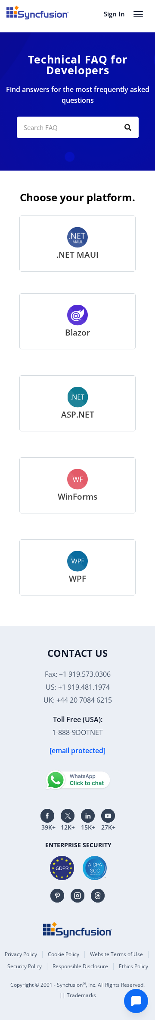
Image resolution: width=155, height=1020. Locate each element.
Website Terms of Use (116, 954)
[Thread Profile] (98, 896)
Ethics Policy (133, 966)
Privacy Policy (21, 954)
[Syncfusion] (77, 930)
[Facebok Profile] (47, 816)
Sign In (114, 14)
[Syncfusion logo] (37, 12)
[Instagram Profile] (77, 896)
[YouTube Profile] (108, 816)
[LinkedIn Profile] (88, 816)
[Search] (128, 127)
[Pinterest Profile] (57, 896)
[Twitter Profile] (67, 816)
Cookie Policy (63, 954)
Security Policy (24, 966)
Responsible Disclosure (80, 966)
